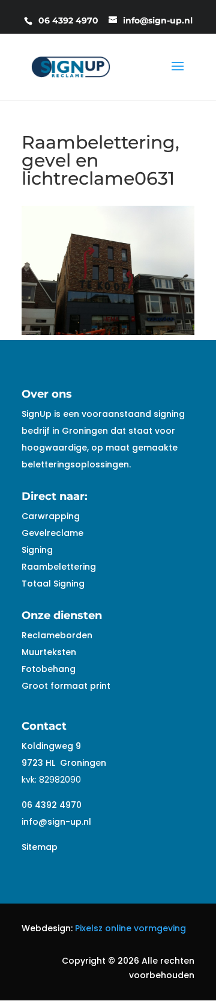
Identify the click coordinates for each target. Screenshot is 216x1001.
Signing (37, 550)
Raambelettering (59, 567)
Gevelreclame (52, 533)
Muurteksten (49, 652)
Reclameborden (57, 635)
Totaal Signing (53, 584)
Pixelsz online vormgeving (130, 928)
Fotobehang (49, 669)
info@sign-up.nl (56, 822)
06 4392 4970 (52, 805)
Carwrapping (51, 516)
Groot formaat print (66, 686)
